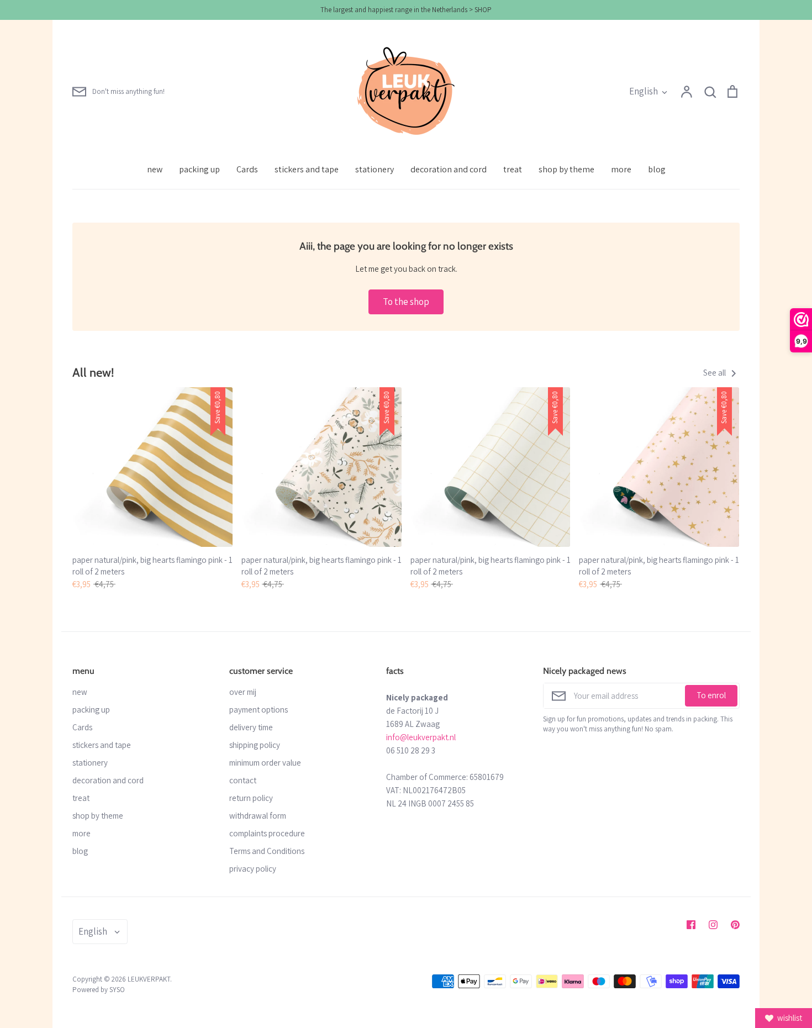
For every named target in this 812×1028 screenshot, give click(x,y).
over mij (242, 692)
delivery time (251, 727)
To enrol (711, 695)
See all (715, 372)
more (621, 169)
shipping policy (254, 745)
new (154, 169)
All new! (93, 372)
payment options (258, 709)
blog (657, 169)
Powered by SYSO (98, 989)
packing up (199, 169)
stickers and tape (307, 169)
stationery (374, 169)
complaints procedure (267, 833)
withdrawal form (257, 815)
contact (242, 780)
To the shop (406, 302)
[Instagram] (713, 925)
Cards (247, 169)
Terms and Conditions (266, 851)
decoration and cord (448, 169)
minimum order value (265, 762)
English (643, 91)
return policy (251, 798)
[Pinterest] (735, 925)
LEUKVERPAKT (149, 979)
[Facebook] (691, 925)
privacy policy (252, 868)
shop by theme (566, 169)
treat (512, 169)
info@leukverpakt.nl (421, 737)
